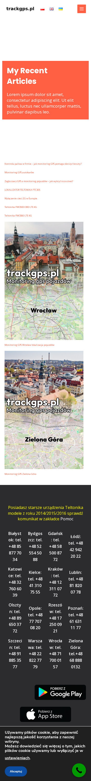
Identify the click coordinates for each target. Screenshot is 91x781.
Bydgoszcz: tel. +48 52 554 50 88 (35, 546)
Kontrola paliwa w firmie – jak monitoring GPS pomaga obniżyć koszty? (43, 163)
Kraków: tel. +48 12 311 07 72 (55, 582)
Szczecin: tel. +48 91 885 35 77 (15, 654)
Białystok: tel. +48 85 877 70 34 (15, 546)
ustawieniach (17, 758)
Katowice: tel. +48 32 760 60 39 (15, 582)
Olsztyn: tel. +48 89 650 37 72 (15, 618)
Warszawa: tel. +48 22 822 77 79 (35, 654)
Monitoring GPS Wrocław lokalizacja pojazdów (29, 345)
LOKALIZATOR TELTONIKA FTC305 (22, 189)
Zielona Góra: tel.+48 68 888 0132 (76, 654)
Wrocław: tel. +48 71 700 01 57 (55, 654)
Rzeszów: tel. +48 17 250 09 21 (55, 618)
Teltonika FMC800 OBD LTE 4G (21, 207)
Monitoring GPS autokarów (19, 172)
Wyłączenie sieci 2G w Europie (21, 198)
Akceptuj (16, 771)
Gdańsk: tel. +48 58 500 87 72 (55, 546)
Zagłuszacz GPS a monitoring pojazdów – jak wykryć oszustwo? (39, 181)
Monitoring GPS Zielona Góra (20, 474)
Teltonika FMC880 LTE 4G (18, 215)
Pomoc (66, 519)
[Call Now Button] (79, 770)
